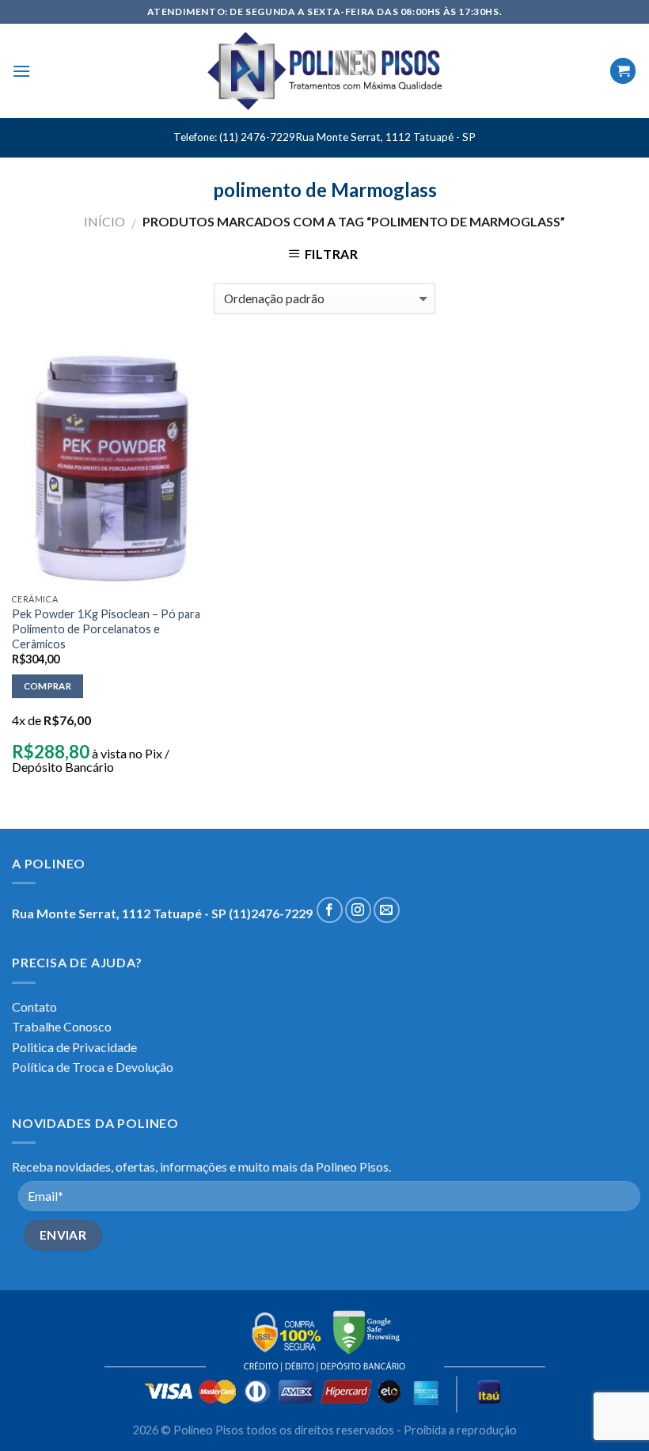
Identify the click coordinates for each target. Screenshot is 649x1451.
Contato (34, 1006)
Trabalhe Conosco (62, 1026)
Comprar (47, 686)
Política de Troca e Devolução (92, 1066)
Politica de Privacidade (74, 1046)
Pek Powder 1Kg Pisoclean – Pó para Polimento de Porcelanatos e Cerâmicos (106, 628)
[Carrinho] (623, 71)
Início (104, 221)
